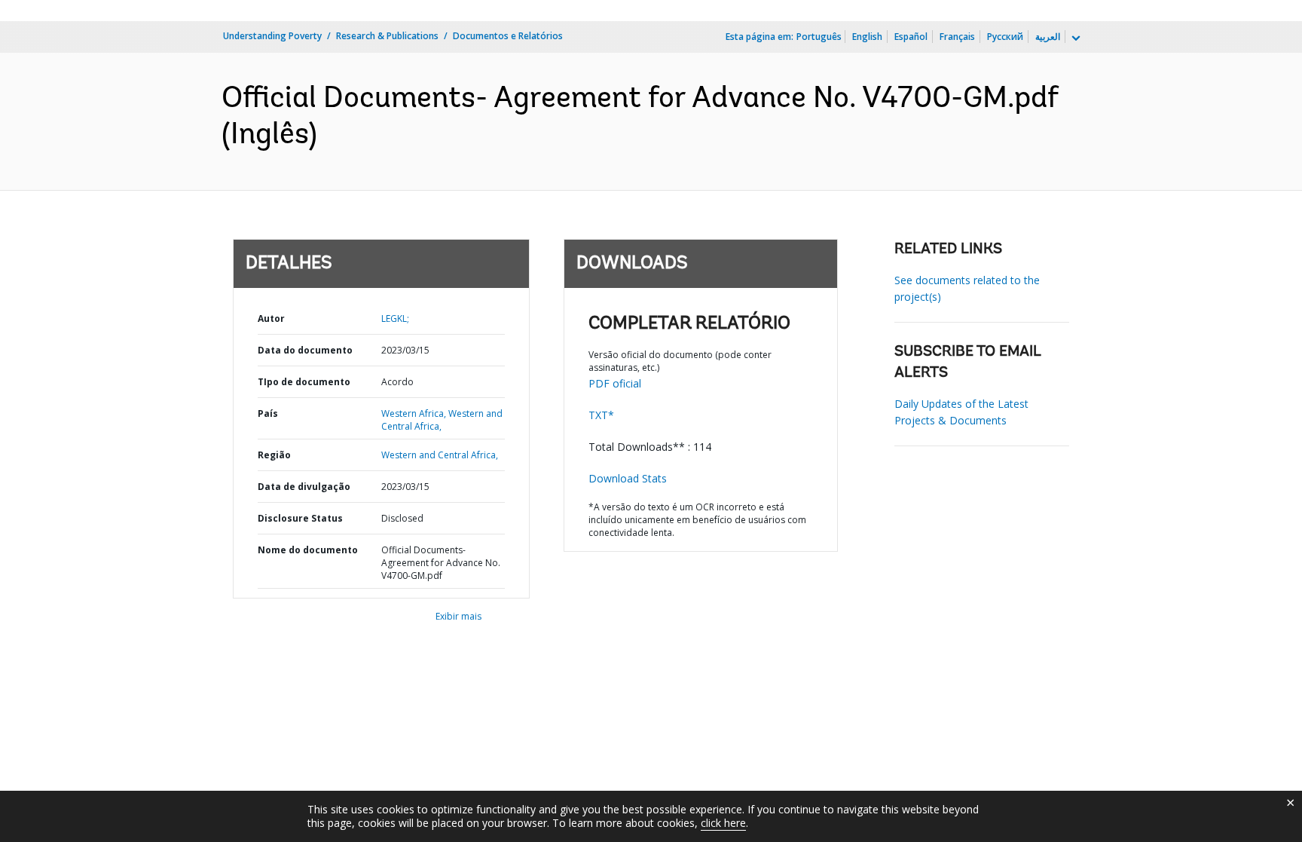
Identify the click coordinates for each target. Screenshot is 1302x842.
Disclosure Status (300, 518)
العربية (1047, 36)
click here (723, 823)
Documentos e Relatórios (508, 35)
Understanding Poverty (272, 35)
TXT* (601, 415)
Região (274, 455)
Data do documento (305, 350)
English (867, 36)
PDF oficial (614, 383)
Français (957, 36)
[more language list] (1074, 38)
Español (911, 36)
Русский (1005, 36)
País (268, 413)
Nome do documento (308, 549)
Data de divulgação (304, 486)
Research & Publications (387, 35)
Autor (271, 318)
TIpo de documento (304, 381)
